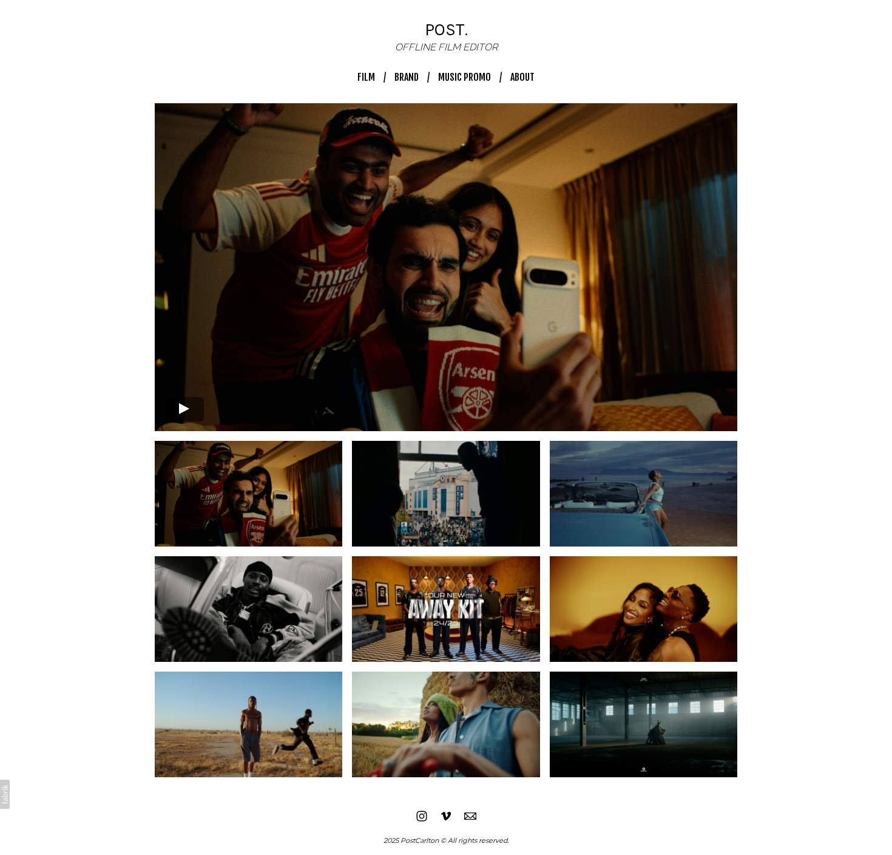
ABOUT (522, 77)
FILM (366, 77)
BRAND (406, 77)
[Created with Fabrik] (5, 794)
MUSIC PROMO (464, 77)
